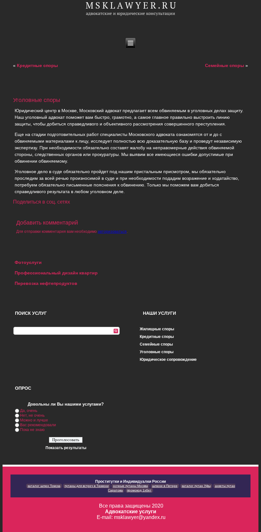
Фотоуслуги (28, 262)
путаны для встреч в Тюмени (87, 486)
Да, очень (28, 410)
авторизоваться (112, 231)
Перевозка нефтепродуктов (47, 283)
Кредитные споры (37, 65)
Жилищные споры (157, 329)
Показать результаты (66, 448)
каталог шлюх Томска (44, 486)
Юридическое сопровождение (168, 359)
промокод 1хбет (139, 490)
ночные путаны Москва (130, 486)
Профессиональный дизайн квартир (56, 272)
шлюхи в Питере (165, 486)
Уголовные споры (156, 352)
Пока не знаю (32, 430)
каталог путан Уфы (196, 486)
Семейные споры (224, 65)
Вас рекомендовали (38, 425)
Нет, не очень (32, 415)
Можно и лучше (34, 420)
